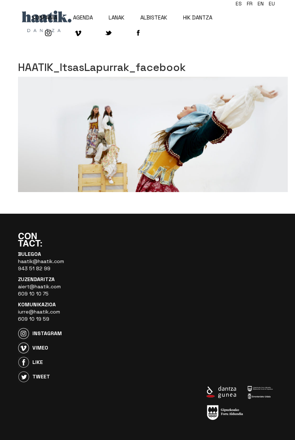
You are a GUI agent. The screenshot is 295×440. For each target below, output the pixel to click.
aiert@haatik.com (39, 286)
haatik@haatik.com (41, 261)
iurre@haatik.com (39, 311)
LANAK (116, 17)
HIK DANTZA (197, 17)
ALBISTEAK (153, 17)
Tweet (41, 376)
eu (272, 3)
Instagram (47, 333)
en (261, 3)
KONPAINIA (44, 17)
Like (37, 362)
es (239, 3)
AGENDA (83, 17)
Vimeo (40, 348)
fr (250, 3)
